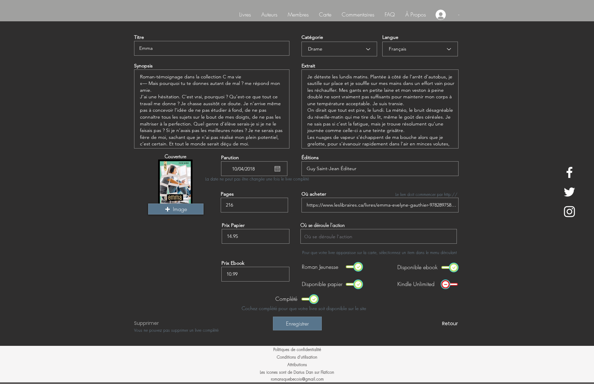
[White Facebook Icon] (569, 172)
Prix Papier (233, 225)
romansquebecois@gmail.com (297, 379)
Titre (139, 37)
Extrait (308, 65)
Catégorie (312, 37)
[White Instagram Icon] (569, 211)
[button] (176, 209)
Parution (230, 157)
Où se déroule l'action (322, 225)
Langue (390, 37)
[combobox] (378, 236)
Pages (227, 193)
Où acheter (313, 193)
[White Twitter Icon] (569, 192)
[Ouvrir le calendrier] (277, 169)
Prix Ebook (232, 263)
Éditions (310, 157)
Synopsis (143, 65)
